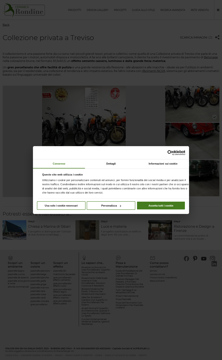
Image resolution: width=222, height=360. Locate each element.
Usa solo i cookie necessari (61, 205)
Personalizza (109, 205)
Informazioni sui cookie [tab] (163, 163)
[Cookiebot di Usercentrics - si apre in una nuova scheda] (170, 152)
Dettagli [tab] (111, 163)
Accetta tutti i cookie (160, 205)
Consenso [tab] (59, 163)
